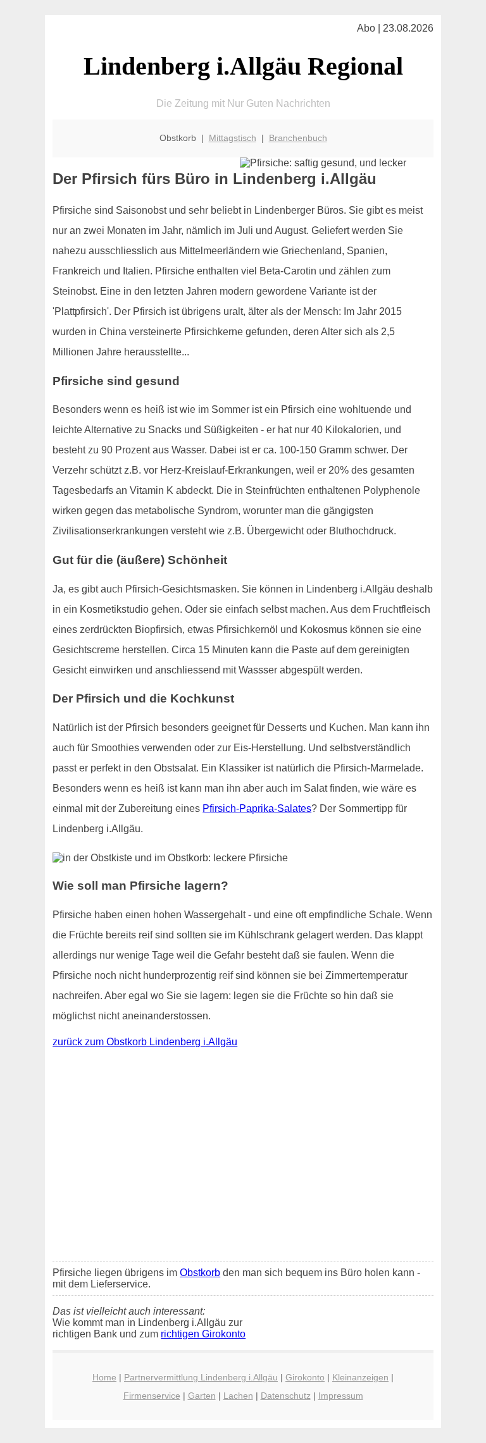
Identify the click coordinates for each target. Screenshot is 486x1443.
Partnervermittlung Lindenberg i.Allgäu (201, 1377)
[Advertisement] (243, 1157)
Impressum (340, 1396)
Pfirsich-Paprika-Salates (256, 808)
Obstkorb (200, 1272)
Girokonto (305, 1377)
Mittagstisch (232, 138)
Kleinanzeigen (360, 1377)
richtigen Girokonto (203, 1334)
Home (104, 1377)
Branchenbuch (298, 138)
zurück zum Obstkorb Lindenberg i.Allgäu (145, 1041)
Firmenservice (151, 1396)
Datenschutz (286, 1396)
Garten (202, 1396)
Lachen (238, 1396)
